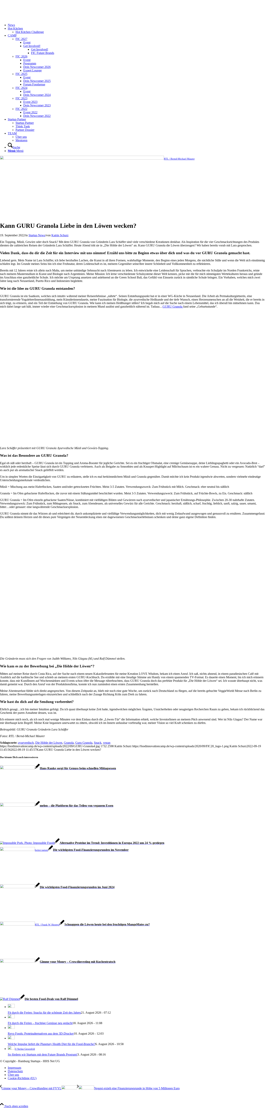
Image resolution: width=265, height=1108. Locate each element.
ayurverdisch (26, 742)
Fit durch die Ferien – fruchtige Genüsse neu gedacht (40, 1023)
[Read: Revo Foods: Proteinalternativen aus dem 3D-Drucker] (11, 1027)
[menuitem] (136, 25)
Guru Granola (83, 742)
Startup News (37, 235)
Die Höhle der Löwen (48, 742)
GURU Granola (173, 306)
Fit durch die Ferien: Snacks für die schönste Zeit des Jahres (44, 1012)
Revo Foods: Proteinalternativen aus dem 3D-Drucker (41, 1033)
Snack (97, 742)
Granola (69, 742)
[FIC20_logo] (29, 18)
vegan (106, 742)
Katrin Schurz (59, 235)
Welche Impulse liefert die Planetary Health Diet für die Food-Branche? (51, 1044)
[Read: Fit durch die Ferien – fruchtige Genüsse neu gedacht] (11, 1017)
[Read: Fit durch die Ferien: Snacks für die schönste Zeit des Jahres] (11, 1006)
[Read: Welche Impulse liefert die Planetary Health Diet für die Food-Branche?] (11, 1038)
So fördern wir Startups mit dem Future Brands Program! (42, 1054)
